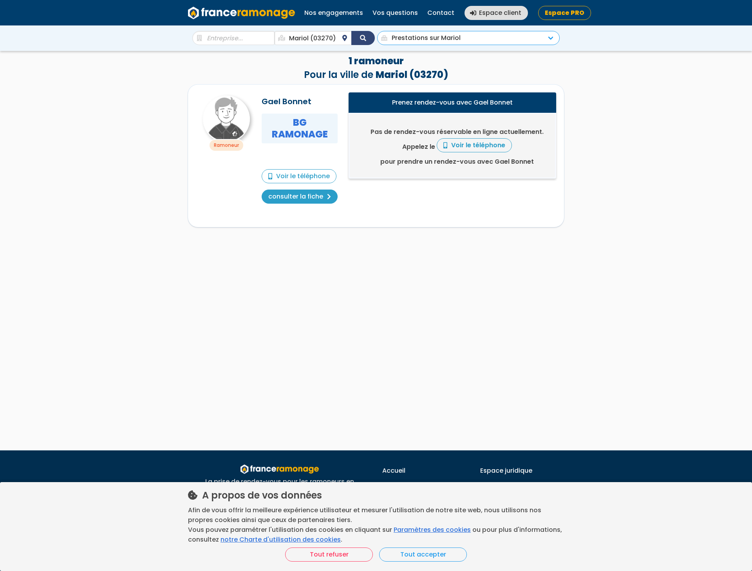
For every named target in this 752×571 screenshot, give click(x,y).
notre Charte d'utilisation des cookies (281, 539)
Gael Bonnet (286, 101)
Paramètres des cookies (432, 529)
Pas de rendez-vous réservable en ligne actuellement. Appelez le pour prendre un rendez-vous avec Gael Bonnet (457, 146)
